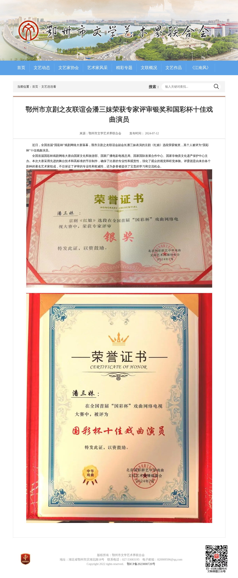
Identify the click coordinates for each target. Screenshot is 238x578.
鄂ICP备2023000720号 (141, 564)
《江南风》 (200, 67)
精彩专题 (124, 67)
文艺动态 (42, 67)
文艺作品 (173, 67)
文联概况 (149, 67)
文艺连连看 (48, 86)
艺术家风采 (97, 67)
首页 (21, 67)
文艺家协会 (68, 67)
